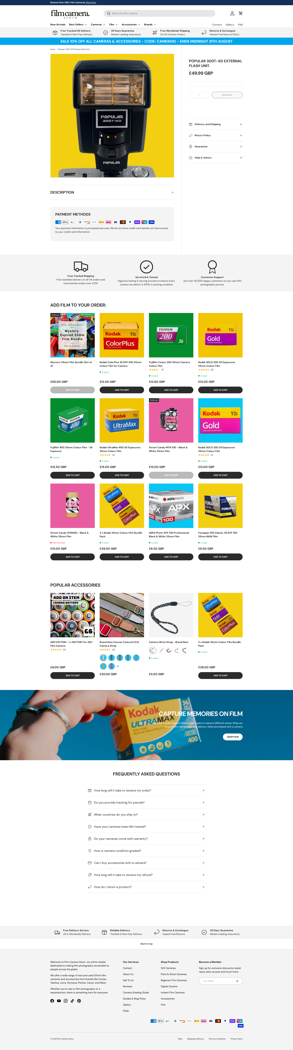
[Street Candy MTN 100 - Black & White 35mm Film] (171, 420)
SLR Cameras (168, 968)
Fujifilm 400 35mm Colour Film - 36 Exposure (71, 449)
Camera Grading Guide (136, 992)
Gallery (230, 24)
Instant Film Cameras (173, 992)
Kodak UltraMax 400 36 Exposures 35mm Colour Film (120, 449)
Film (163, 1004)
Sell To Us (128, 980)
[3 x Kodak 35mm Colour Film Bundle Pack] (122, 506)
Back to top (147, 943)
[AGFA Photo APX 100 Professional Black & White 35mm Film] (171, 506)
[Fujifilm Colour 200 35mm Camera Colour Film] (171, 335)
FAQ (240, 24)
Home (52, 49)
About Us (128, 974)
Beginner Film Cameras (174, 980)
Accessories (168, 998)
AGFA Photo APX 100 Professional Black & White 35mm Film (169, 534)
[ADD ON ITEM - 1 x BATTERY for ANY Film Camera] (72, 615)
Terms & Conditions (217, 1039)
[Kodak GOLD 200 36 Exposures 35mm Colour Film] (220, 335)
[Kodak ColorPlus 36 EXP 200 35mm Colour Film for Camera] (122, 335)
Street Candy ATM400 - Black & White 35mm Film (69, 534)
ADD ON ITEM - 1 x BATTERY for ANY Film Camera (71, 644)
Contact (217, 24)
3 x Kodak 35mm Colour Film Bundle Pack (121, 534)
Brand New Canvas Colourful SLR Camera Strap (119, 644)
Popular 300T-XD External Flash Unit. (74, 49)
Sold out (227, 95)
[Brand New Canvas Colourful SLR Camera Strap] (122, 615)
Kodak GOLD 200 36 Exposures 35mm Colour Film (216, 364)
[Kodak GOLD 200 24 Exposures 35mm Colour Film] (220, 420)
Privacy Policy (237, 1039)
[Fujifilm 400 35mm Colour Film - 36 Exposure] (72, 420)
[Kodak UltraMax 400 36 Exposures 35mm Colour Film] (122, 420)
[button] (216, 104)
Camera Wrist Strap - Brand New (168, 642)
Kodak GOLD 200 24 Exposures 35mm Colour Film (216, 449)
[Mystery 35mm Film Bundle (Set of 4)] (72, 335)
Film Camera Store (65, 1039)
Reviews (127, 986)
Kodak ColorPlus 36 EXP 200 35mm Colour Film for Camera (120, 364)
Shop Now (91, 2)
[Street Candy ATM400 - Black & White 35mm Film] (72, 506)
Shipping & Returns (195, 1039)
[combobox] (159, 13)
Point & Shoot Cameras (174, 974)
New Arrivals (57, 24)
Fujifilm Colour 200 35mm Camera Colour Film (169, 364)
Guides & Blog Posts (134, 998)
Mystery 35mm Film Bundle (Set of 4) (71, 364)
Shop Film (232, 736)
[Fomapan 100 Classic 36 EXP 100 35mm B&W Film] (220, 506)
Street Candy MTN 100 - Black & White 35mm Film (168, 449)
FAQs (126, 1010)
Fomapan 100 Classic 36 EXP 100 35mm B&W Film (217, 534)
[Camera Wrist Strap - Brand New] (171, 615)
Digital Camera (169, 986)
